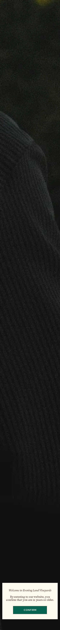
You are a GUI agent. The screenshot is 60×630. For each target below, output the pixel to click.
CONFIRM (30, 610)
